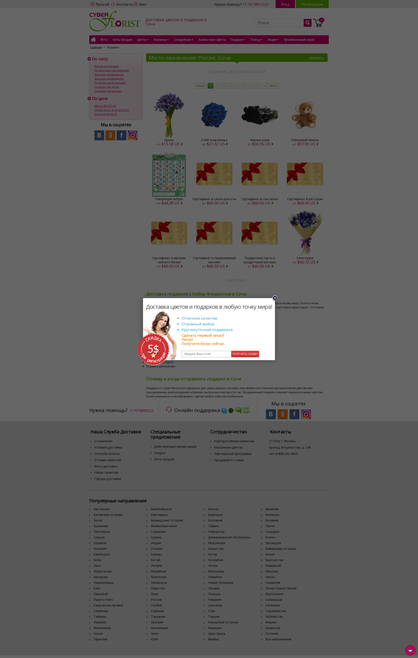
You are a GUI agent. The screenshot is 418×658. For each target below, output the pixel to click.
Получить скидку (245, 354)
